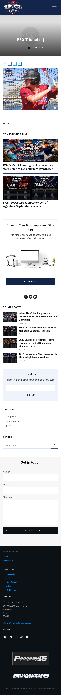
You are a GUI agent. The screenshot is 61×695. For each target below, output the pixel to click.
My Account (8, 560)
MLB (8, 578)
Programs (11, 416)
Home (5, 556)
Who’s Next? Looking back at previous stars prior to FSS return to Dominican (30, 156)
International (12, 421)
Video (8, 586)
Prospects (10, 574)
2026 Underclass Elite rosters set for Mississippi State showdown (38, 356)
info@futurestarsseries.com (19, 623)
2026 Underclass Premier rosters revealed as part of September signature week (36, 343)
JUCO (9, 426)
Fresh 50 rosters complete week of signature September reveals (30, 193)
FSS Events (11, 590)
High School (11, 582)
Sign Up (30, 395)
